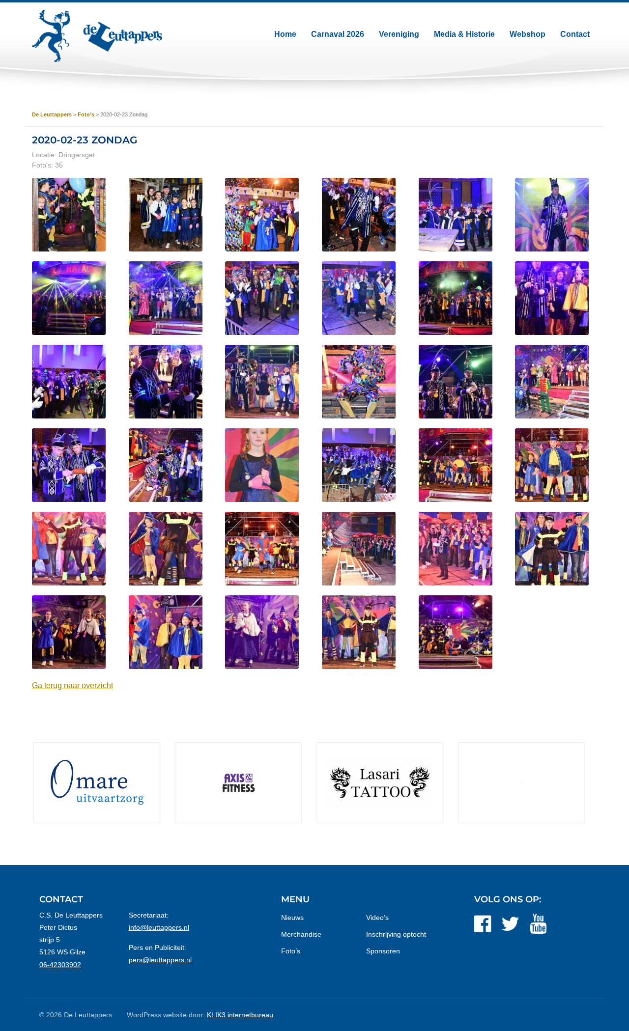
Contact (575, 34)
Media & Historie (464, 34)
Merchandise (301, 934)
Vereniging (399, 34)
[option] (95, 782)
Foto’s (290, 951)
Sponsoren (383, 951)
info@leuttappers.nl (159, 927)
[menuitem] (285, 34)
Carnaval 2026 (337, 34)
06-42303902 (60, 965)
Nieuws (292, 917)
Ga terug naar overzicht (72, 685)
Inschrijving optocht (396, 934)
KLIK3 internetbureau (240, 1015)
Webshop (527, 34)
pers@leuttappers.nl (160, 960)
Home (285, 34)
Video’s (377, 917)
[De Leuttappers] (97, 36)
